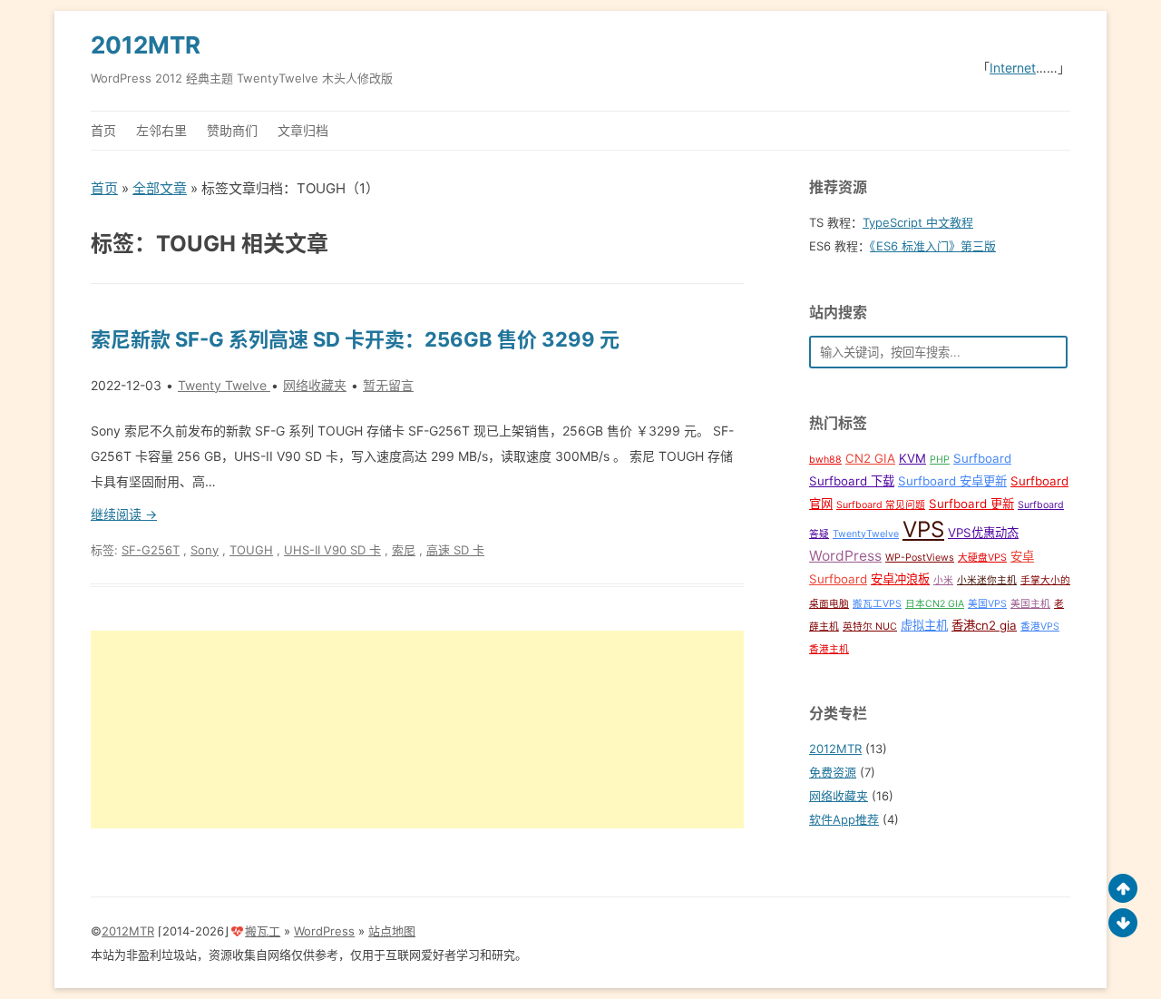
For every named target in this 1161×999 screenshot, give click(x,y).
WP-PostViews (919, 557)
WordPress (845, 555)
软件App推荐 (844, 819)
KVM (912, 458)
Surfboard (982, 458)
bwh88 (825, 459)
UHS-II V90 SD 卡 (332, 550)
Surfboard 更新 (971, 503)
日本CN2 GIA (934, 604)
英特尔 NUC (870, 626)
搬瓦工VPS (877, 604)
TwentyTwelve (866, 534)
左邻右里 (161, 130)
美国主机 (1030, 604)
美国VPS (987, 604)
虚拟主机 (924, 625)
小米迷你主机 (987, 580)
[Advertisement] (417, 729)
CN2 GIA (870, 458)
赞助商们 (232, 130)
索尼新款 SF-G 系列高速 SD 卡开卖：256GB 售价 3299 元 (355, 339)
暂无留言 (388, 385)
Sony (204, 550)
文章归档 (303, 130)
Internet (1013, 67)
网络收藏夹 (314, 385)
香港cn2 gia (984, 625)
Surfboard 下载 (851, 481)
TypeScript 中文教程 (918, 222)
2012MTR (145, 45)
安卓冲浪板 (900, 579)
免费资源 (832, 772)
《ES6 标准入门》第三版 (933, 246)
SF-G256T (151, 550)
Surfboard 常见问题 (880, 505)
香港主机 (829, 649)
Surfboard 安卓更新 (952, 481)
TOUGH (251, 550)
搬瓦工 (262, 931)
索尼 (403, 550)
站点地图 (391, 931)
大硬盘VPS (982, 557)
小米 (943, 580)
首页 (103, 130)
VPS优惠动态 (983, 532)
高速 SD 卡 (455, 550)
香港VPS (1039, 626)
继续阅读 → (124, 514)
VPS (923, 529)
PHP (940, 459)
